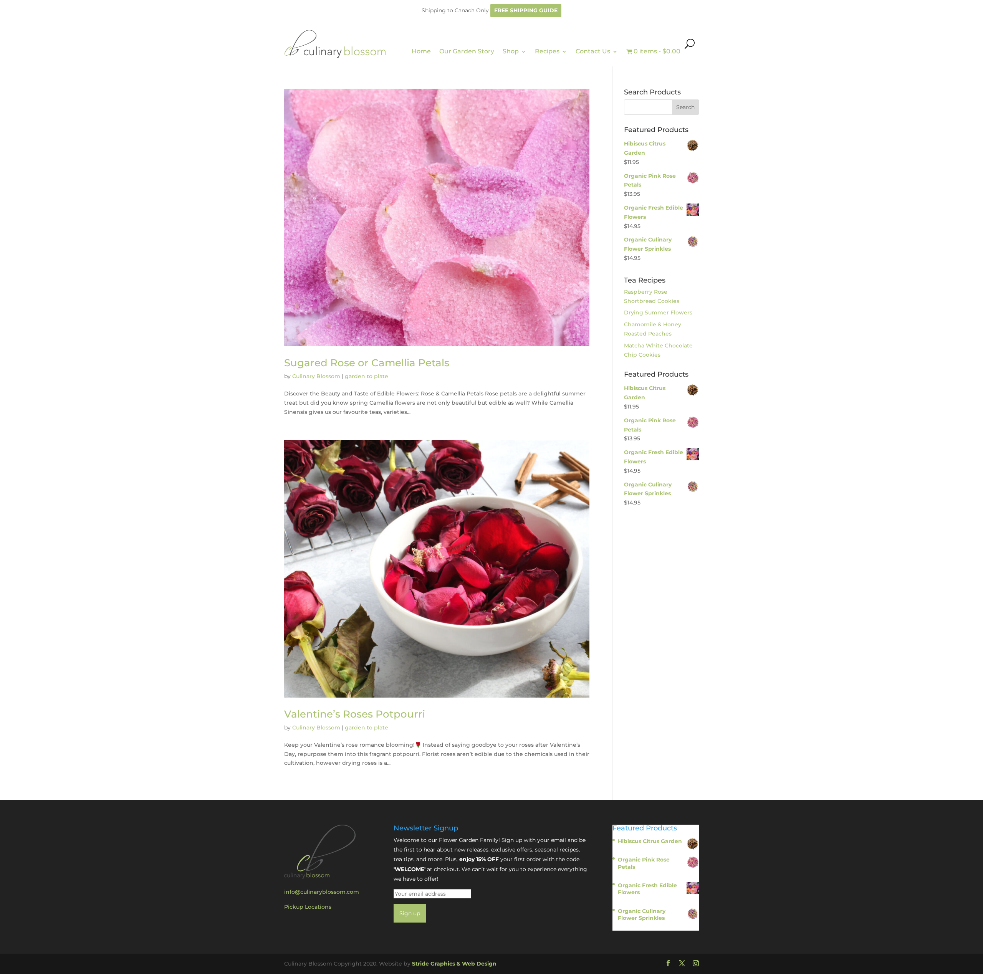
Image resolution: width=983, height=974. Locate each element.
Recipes (547, 51)
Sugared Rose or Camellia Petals (366, 363)
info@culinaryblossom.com (321, 891)
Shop (511, 51)
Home (421, 51)
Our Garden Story (466, 51)
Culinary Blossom (316, 376)
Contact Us (593, 51)
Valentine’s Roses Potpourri (354, 714)
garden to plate (366, 376)
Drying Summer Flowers (658, 312)
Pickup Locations (307, 906)
